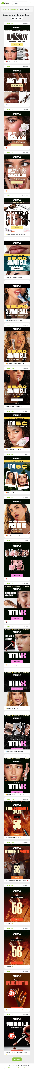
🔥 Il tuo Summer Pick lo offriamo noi (15, 536)
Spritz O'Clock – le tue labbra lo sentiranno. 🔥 (16, 1053)
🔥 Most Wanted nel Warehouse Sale (15, 191)
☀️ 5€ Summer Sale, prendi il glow (14, 449)
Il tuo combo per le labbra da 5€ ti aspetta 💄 (17, 880)
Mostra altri (17, 1059)
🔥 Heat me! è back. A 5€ (12, 708)
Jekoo (4, 9)
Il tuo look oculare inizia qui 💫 (13, 837)
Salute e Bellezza (13, 9)
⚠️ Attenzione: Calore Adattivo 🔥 (14, 1010)
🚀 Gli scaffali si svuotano (12, 105)
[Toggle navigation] (31, 3)
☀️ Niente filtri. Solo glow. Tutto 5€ (14, 665)
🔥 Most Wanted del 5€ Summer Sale (15, 363)
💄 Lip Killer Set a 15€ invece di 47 (14, 622)
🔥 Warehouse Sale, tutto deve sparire (15, 234)
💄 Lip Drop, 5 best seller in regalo (14, 62)
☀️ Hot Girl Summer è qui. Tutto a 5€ (15, 794)
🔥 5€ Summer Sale (10, 493)
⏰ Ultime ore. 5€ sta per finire (13, 579)
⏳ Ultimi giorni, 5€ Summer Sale (14, 320)
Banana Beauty (10, 23)
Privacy (3, 1068)
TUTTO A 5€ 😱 (9, 923)
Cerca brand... (15, 6)
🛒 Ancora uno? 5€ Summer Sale (14, 406)
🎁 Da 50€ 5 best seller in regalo (14, 148)
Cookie (14, 1068)
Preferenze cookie (21, 1068)
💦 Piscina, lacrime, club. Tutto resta (14, 751)
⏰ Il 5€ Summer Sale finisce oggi (14, 277)
